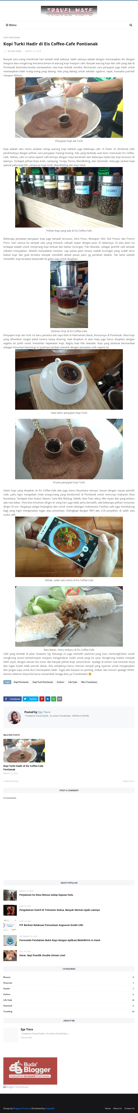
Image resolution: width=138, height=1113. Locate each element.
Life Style (72, 682)
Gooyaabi (50, 1108)
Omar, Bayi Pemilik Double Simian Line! (42, 955)
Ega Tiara (16, 51)
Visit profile (26, 1037)
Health (68, 988)
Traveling (68, 1011)
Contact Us (129, 1108)
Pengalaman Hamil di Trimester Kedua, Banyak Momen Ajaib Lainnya (59, 910)
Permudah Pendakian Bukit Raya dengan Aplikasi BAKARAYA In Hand (59, 940)
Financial (68, 982)
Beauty (68, 977)
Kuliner (60, 682)
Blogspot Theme (21, 1108)
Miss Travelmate (89, 682)
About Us (117, 1108)
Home (108, 1108)
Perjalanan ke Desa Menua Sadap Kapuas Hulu (46, 894)
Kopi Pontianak (11, 37)
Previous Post (12, 781)
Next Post (128, 781)
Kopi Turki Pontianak (43, 682)
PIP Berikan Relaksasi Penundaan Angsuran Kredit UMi (51, 925)
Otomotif (68, 1005)
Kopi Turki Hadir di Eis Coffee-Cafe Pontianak (23, 767)
